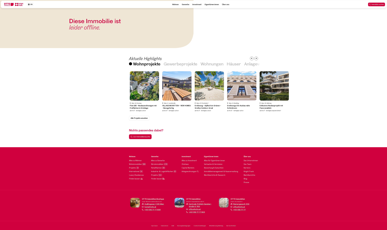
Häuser (234, 63)
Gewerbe (185, 4)
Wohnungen (212, 63)
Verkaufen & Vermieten (213, 164)
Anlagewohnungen (189, 171)
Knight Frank (249, 171)
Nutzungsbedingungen (183, 225)
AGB (172, 225)
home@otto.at (150, 207)
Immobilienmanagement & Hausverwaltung (221, 171)
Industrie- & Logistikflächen (162, 171)
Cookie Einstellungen (200, 225)
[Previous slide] (5, 91)
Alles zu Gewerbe (158, 160)
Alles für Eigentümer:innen (214, 160)
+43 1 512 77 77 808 (152, 209)
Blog (245, 179)
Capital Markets (188, 168)
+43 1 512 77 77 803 (197, 212)
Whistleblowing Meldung (216, 225)
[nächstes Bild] (256, 58)
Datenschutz (164, 225)
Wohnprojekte (146, 63)
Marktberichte (249, 175)
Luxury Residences (136, 175)
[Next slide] (382, 91)
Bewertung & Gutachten (213, 168)
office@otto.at (195, 209)
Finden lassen (134, 179)
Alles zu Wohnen (135, 160)
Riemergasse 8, (241, 204)
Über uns (225, 4)
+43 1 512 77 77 (239, 209)
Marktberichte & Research (214, 175)
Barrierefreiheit (231, 225)
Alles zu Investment (189, 160)
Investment (197, 4)
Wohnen (175, 4)
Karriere (247, 168)
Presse (246, 182)
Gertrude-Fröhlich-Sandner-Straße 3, (200, 205)
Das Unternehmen (251, 160)
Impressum (154, 225)
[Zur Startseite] (13, 4)
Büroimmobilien (157, 164)
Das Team (247, 164)
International (134, 171)
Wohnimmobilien (135, 164)
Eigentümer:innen (212, 4)
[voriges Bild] (252, 58)
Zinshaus (185, 164)
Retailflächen (156, 168)
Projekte (132, 168)
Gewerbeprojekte (180, 63)
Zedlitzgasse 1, (154, 204)
